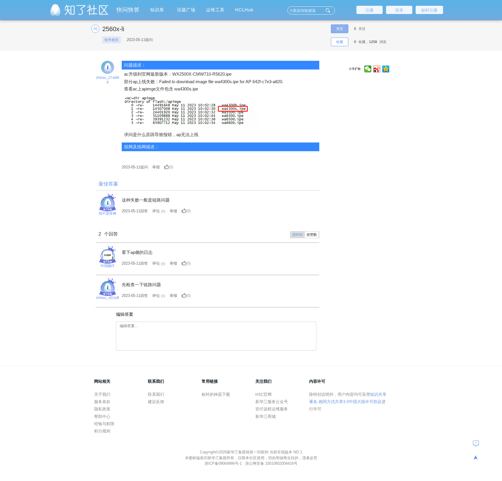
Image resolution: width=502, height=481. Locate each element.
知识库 (157, 9)
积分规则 (102, 431)
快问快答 (128, 10)
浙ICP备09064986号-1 (224, 463)
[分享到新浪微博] (377, 68)
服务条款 (102, 401)
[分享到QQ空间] (386, 68)
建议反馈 (156, 401)
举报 (156, 167)
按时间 (297, 235)
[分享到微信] (368, 68)
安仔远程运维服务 (271, 409)
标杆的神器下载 (216, 394)
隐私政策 (102, 409)
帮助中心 (102, 416)
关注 (339, 29)
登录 (399, 10)
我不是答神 (107, 213)
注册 (369, 10)
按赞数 (311, 235)
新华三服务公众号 (271, 401)
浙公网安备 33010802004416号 (271, 463)
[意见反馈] (476, 443)
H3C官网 (263, 394)
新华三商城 (265, 416)
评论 (156, 211)
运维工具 (215, 9)
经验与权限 (104, 423)
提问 (135, 167)
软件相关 (112, 40)
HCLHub (244, 9)
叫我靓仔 (107, 266)
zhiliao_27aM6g (107, 80)
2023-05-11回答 (135, 211)
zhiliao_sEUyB (107, 298)
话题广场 (186, 9)
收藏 (339, 42)
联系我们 (156, 394)
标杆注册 (429, 10)
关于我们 (102, 394)
